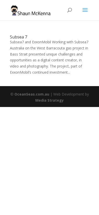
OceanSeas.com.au (31, 94)
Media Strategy (49, 100)
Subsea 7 (18, 37)
